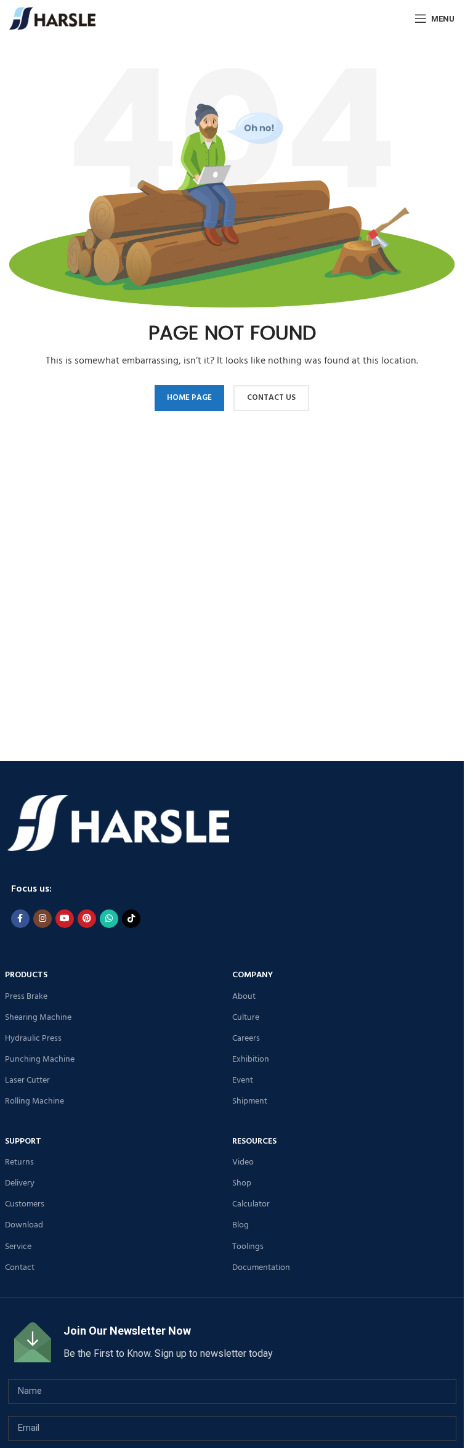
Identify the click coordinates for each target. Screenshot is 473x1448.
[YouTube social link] (64, 918)
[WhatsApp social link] (109, 918)
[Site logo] (52, 18)
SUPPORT (23, 1141)
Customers (24, 1204)
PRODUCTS (26, 975)
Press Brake (26, 997)
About (244, 997)
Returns (19, 1162)
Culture (245, 1018)
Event (242, 1080)
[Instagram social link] (42, 918)
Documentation (261, 1268)
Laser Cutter (27, 1080)
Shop (241, 1183)
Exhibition (250, 1059)
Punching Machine (40, 1059)
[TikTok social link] (131, 918)
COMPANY (252, 975)
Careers (246, 1038)
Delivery (19, 1183)
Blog (240, 1225)
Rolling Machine (34, 1101)
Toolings (248, 1247)
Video (243, 1162)
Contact (19, 1268)
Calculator (251, 1204)
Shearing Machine (38, 1018)
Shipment (249, 1101)
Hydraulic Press (33, 1038)
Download (24, 1225)
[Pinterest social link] (87, 918)
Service (18, 1247)
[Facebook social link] (20, 918)
